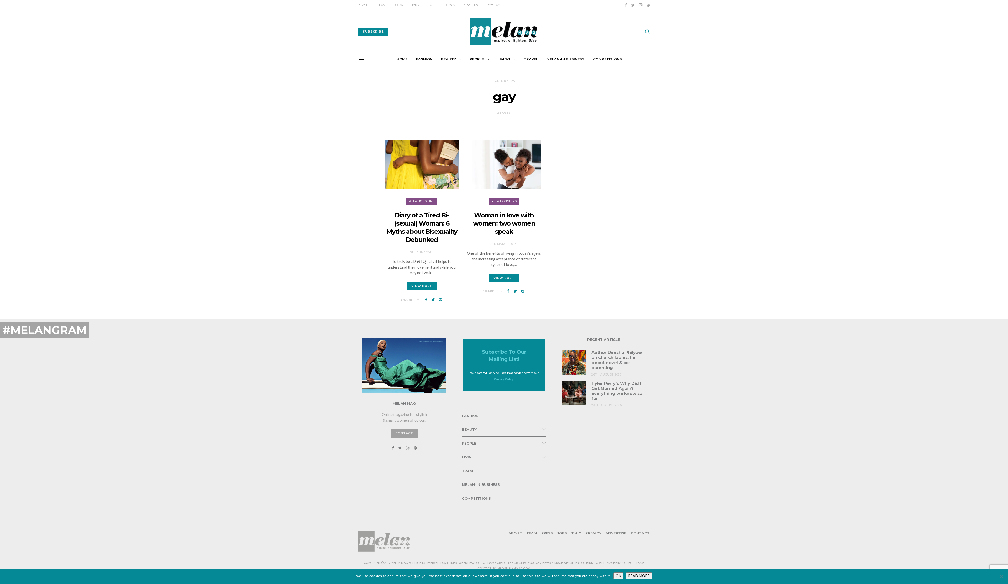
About (363, 5)
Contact (495, 5)
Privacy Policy (504, 379)
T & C (430, 5)
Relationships (421, 201)
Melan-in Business (565, 59)
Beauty (448, 59)
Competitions (607, 59)
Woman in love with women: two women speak (504, 223)
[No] (1001, 576)
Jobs (415, 5)
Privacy (449, 5)
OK (618, 575)
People (477, 59)
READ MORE (639, 575)
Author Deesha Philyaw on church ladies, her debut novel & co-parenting (616, 360)
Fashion (424, 59)
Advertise (472, 5)
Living (504, 59)
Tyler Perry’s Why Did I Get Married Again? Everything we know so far (616, 391)
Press (398, 5)
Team (381, 5)
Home (402, 59)
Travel (531, 59)
